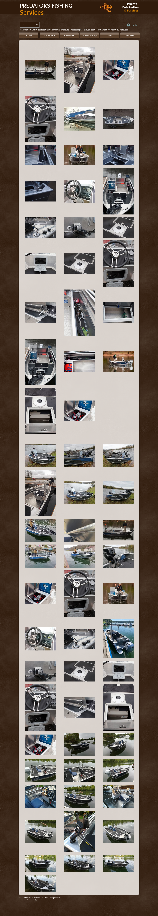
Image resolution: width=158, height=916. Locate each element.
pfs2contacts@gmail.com (34, 900)
